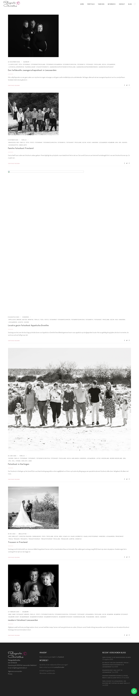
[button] (134, 691)
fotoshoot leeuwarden (85, 614)
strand (18, 461)
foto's (32, 142)
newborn (111, 142)
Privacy (10, 674)
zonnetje (78, 539)
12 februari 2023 (13, 611)
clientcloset (13, 64)
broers (19, 319)
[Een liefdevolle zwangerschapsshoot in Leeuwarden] (33, 36)
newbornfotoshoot (66, 617)
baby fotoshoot (18, 614)
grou (61, 536)
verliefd (24, 461)
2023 (10, 536)
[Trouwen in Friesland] (33, 508)
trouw (11, 539)
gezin (104, 64)
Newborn (26, 611)
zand (30, 461)
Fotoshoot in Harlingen (18, 464)
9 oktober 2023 (13, 140)
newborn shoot (14, 617)
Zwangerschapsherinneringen (87, 67)
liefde (98, 458)
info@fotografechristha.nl (19, 668)
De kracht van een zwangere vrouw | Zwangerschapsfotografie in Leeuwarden (115, 664)
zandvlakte (23, 145)
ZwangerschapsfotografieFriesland (63, 67)
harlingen (75, 458)
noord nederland (116, 458)
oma (116, 142)
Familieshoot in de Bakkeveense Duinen (116, 657)
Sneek (97, 617)
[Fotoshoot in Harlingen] (69, 399)
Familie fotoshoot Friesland (21, 148)
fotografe (32, 458)
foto (20, 64)
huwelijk (66, 536)
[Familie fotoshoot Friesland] (33, 114)
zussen (26, 322)
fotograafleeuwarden (54, 64)
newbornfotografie (51, 617)
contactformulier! (59, 667)
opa (120, 142)
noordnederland (79, 617)
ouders (124, 142)
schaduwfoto (13, 145)
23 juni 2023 (12, 455)
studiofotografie (42, 67)
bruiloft (15, 536)
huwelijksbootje (77, 536)
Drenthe (31, 319)
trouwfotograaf (34, 539)
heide (89, 142)
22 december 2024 (14, 62)
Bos (18, 142)
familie (24, 140)
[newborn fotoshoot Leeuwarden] (33, 586)
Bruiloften (23, 534)
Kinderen (25, 317)
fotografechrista (64, 319)
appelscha (12, 319)
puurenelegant (30, 67)
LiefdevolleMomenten (16, 67)
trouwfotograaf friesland (50, 539)
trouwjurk (65, 539)
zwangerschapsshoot (106, 67)
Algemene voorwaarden (15, 671)
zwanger (26, 62)
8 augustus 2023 (13, 317)
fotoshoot (89, 64)
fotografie (81, 64)
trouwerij (24, 539)
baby (10, 614)
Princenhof (120, 536)
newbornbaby (24, 617)
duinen (11, 458)
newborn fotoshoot (121, 614)
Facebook (61, 657)
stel (13, 461)
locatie (20, 322)
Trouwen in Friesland (18, 542)
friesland (97, 64)
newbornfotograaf (36, 617)
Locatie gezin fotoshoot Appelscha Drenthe (28, 325)
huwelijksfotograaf (91, 536)
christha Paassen (25, 536)
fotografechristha (69, 64)
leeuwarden (111, 64)
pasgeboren (90, 617)
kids (116, 319)
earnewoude (36, 536)
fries (43, 536)
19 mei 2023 (11, 534)
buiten (24, 319)
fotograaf (26, 64)
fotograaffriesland (38, 64)
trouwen (17, 539)
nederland (105, 458)
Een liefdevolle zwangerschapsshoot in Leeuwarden (32, 70)
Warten (71, 539)
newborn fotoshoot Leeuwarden (23, 620)
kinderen (95, 142)
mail (53, 657)
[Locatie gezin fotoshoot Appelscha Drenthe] (46, 241)
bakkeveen (12, 142)
